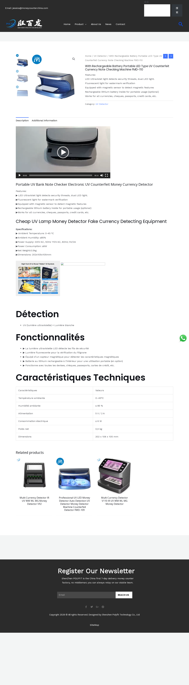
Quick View (34, 491)
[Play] (19, 175)
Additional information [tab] (44, 120)
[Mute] (101, 175)
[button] (181, 24)
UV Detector (100, 56)
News (108, 24)
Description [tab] (22, 120)
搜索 (146, 2)
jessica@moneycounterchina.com (30, 8)
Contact (120, 24)
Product (79, 24)
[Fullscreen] (106, 175)
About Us (96, 24)
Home (67, 24)
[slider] (60, 175)
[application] (63, 152)
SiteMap (94, 625)
